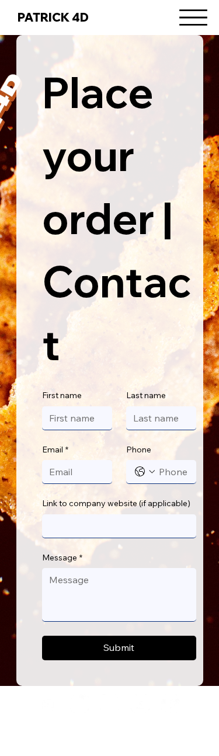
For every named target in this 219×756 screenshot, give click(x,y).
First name (62, 395)
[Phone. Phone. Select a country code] (145, 472)
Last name (146, 395)
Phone (138, 449)
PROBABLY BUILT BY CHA (109, 726)
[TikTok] (79, 703)
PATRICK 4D (53, 17)
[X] (109, 703)
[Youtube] (140, 703)
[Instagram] (49, 703)
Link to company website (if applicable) (116, 503)
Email (55, 449)
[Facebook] (170, 703)
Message (62, 557)
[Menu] (193, 17)
